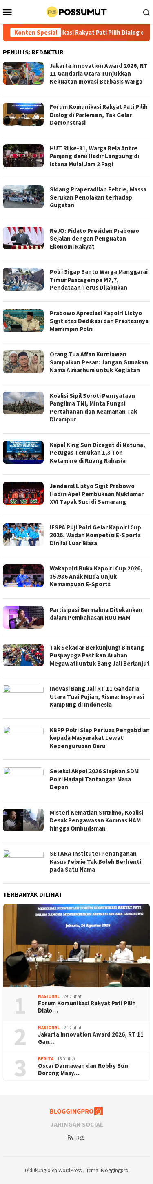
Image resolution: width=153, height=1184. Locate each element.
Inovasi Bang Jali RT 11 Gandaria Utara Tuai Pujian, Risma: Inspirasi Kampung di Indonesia (97, 696)
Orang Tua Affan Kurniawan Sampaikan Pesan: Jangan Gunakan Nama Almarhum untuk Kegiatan (99, 362)
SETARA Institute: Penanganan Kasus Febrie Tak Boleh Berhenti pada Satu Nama (95, 861)
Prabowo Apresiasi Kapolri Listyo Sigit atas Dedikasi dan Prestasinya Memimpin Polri (99, 321)
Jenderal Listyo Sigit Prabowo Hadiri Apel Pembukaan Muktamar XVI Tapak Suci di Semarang (97, 493)
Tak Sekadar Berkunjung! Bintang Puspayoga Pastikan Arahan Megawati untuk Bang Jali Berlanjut (100, 655)
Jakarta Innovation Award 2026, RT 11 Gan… (91, 1038)
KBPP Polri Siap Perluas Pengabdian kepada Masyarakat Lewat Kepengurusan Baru (100, 738)
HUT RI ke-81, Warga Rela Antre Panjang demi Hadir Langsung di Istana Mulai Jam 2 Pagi (94, 156)
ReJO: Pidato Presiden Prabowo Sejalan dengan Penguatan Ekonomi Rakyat (94, 238)
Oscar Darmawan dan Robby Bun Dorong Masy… (83, 1069)
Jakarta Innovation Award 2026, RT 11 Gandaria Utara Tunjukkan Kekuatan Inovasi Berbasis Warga (99, 73)
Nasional (49, 996)
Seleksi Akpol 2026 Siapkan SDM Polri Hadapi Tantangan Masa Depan (94, 779)
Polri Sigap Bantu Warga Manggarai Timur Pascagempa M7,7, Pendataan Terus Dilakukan (99, 279)
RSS (80, 1137)
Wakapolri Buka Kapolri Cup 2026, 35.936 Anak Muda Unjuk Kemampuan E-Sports (96, 576)
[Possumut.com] (76, 11)
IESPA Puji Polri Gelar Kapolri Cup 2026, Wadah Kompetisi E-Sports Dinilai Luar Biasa (95, 535)
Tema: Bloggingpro (107, 1170)
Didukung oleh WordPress (53, 1170)
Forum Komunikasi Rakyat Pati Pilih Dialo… (87, 1007)
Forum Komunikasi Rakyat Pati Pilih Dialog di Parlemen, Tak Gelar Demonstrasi (99, 114)
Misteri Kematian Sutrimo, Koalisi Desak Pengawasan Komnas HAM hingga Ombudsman (96, 820)
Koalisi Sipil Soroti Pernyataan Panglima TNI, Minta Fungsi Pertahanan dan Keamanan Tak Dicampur (93, 407)
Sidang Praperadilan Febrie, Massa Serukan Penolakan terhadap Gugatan (98, 197)
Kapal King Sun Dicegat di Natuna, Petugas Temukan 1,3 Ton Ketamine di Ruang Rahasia (97, 452)
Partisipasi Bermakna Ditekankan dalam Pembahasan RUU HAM (96, 614)
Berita (45, 1059)
